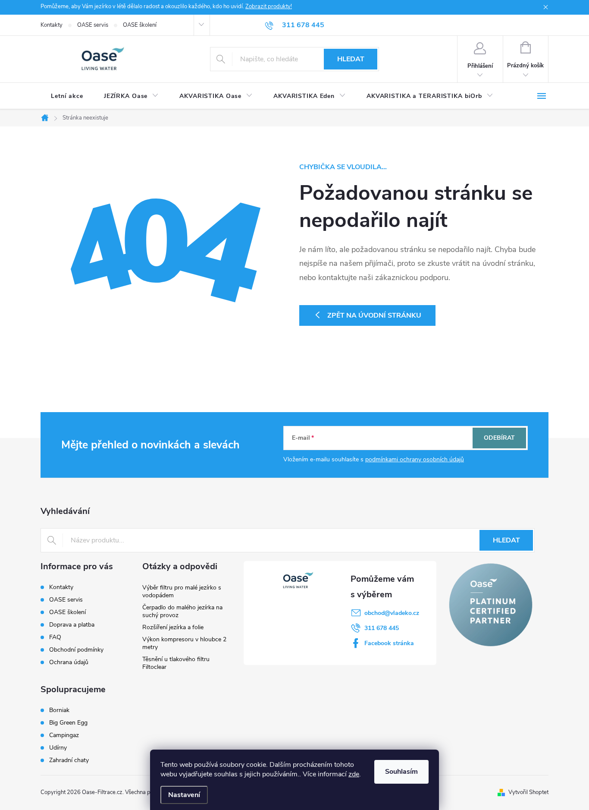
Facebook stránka (389, 643)
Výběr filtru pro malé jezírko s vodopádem (181, 591)
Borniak (59, 710)
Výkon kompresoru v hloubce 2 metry (184, 643)
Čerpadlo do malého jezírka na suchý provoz (182, 611)
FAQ (55, 637)
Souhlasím (401, 771)
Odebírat (499, 438)
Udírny (58, 747)
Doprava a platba (71, 625)
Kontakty (52, 25)
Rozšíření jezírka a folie (173, 627)
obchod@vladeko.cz (391, 613)
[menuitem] (67, 96)
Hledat (350, 59)
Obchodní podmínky (76, 650)
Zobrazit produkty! (268, 6)
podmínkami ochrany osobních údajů (414, 459)
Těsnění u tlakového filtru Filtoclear (176, 663)
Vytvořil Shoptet (528, 792)
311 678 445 (381, 628)
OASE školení (140, 25)
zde (353, 774)
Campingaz (64, 735)
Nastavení (184, 795)
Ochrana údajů (68, 662)
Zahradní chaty (69, 760)
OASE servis (92, 25)
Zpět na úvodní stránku (374, 315)
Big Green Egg (68, 722)
